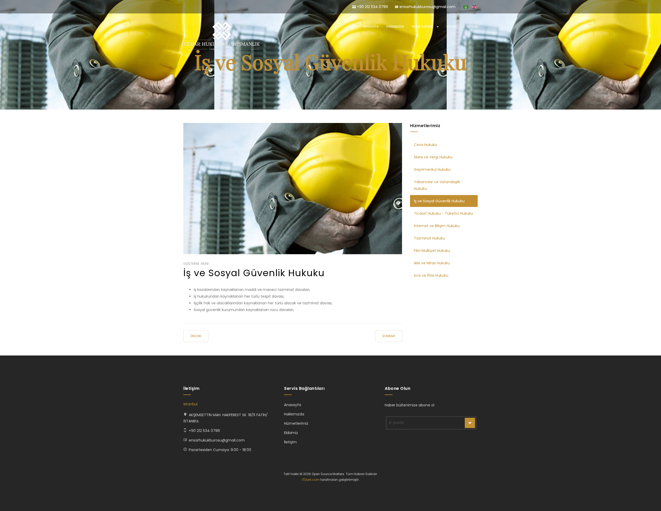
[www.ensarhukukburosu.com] (222, 35)
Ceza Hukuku (425, 144)
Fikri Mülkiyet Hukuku (432, 250)
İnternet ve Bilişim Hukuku (437, 225)
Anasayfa (371, 26)
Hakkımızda (395, 26)
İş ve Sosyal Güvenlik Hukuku (254, 273)
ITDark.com (311, 479)
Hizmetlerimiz (423, 26)
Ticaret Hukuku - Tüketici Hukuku (443, 213)
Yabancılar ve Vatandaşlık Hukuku (437, 185)
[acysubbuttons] (470, 423)
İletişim (472, 26)
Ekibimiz (452, 26)
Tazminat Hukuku (429, 238)
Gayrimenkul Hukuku (432, 169)
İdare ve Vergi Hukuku (433, 157)
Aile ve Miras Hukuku (432, 263)
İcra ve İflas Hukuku (431, 275)
